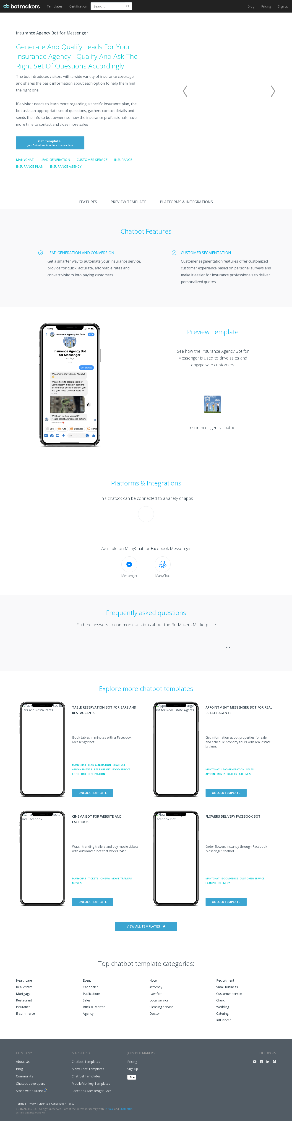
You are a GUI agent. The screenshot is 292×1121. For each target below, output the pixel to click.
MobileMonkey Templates (91, 1083)
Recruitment (225, 980)
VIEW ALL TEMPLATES (143, 926)
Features (88, 201)
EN (131, 1077)
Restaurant (102, 769)
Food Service (121, 769)
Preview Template (128, 201)
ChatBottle (126, 1109)
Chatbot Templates (86, 1061)
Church (221, 1000)
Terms (20, 1103)
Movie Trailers (122, 878)
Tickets (93, 878)
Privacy (31, 1103)
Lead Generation (55, 159)
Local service (159, 1000)
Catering (222, 1013)
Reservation (96, 774)
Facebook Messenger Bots (92, 1091)
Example (211, 883)
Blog (251, 6)
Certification (78, 6)
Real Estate (235, 774)
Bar (83, 774)
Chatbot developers (30, 1083)
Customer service (229, 993)
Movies (77, 883)
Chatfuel (119, 764)
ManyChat (25, 159)
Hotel (153, 980)
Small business (227, 987)
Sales (250, 769)
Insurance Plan (29, 166)
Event (87, 980)
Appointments (82, 769)
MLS (248, 774)
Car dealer (90, 987)
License (43, 1103)
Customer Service (92, 159)
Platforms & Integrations (186, 201)
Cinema (105, 878)
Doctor (154, 1013)
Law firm (155, 993)
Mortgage (23, 993)
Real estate (24, 987)
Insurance (123, 159)
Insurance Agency (65, 166)
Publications (92, 993)
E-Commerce (230, 878)
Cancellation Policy (62, 1103)
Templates (55, 6)
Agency (88, 1013)
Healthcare (24, 980)
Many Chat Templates (88, 1069)
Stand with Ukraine (30, 1091)
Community (24, 1076)
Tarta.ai (109, 1109)
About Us (23, 1061)
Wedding (222, 1007)
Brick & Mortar (94, 1007)
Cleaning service (161, 1007)
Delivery (224, 883)
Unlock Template (92, 793)
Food (75, 774)
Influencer (223, 1020)
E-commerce (25, 1013)
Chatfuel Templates (86, 1076)
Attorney (155, 987)
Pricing (266, 6)
